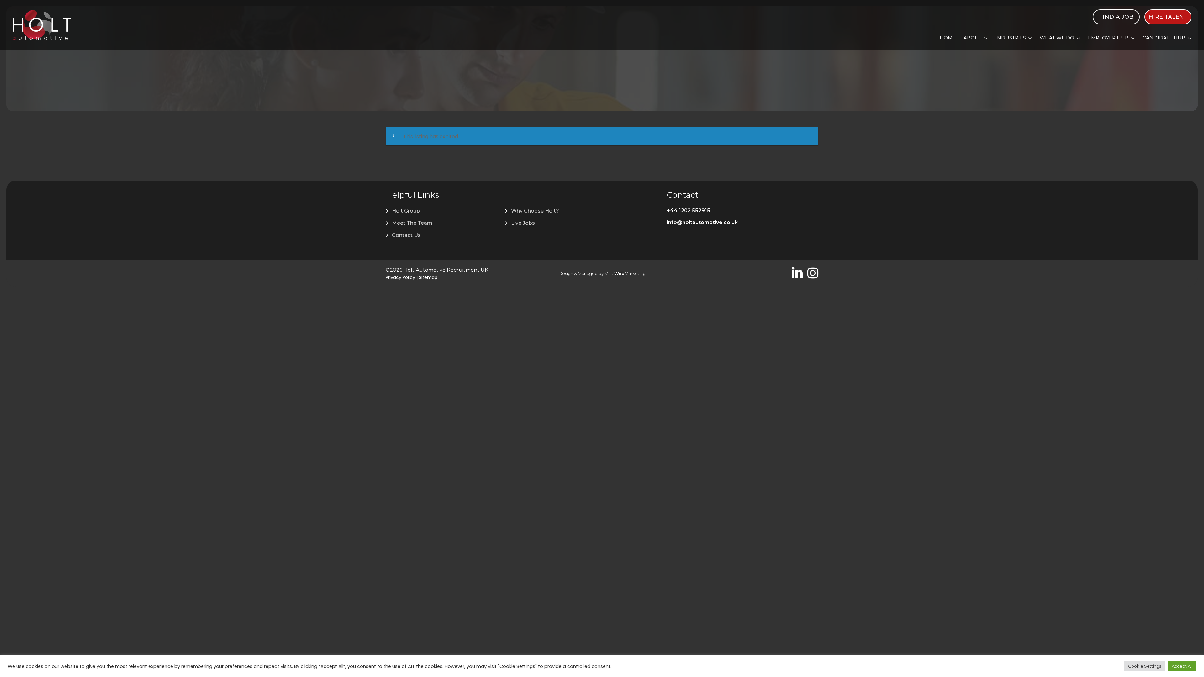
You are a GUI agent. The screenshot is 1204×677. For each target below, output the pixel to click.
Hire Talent (1168, 16)
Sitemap (428, 277)
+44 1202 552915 (688, 210)
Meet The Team (412, 223)
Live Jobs (523, 223)
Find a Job (1116, 16)
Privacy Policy (400, 277)
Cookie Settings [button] (1144, 666)
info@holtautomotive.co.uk (702, 222)
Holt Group (406, 211)
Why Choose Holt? (535, 211)
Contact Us (406, 235)
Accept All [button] (1182, 666)
